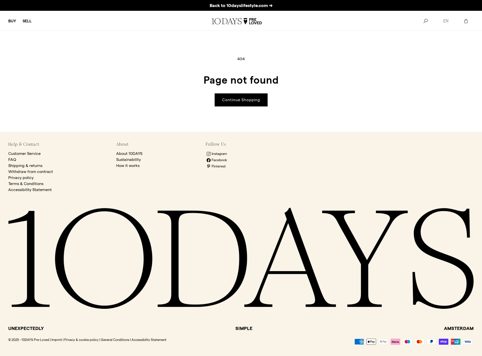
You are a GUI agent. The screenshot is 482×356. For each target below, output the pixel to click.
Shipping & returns (25, 165)
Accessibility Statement (30, 190)
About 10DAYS (129, 153)
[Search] (425, 21)
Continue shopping (241, 100)
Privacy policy (21, 177)
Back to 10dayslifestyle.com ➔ (241, 5)
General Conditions (115, 339)
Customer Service (24, 153)
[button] (12, 21)
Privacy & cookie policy (81, 339)
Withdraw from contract (30, 171)
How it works (128, 165)
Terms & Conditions (25, 184)
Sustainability (128, 159)
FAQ (12, 159)
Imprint (56, 339)
